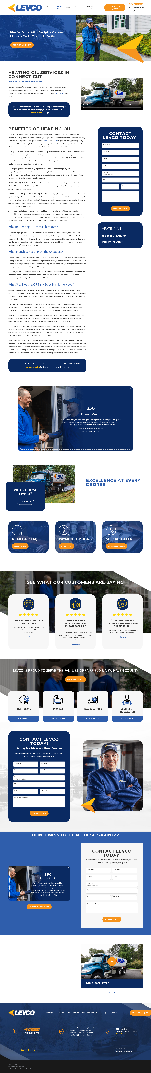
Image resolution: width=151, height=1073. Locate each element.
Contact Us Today (21, 45)
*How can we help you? (110, 193)
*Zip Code (125, 186)
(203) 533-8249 (56, 110)
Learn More (25, 502)
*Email (104, 165)
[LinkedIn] (22, 1050)
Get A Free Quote (114, 8)
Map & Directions (122, 1034)
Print (98, 431)
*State (105, 186)
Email (90, 431)
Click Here (66, 546)
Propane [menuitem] (69, 8)
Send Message (120, 208)
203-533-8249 (136, 7)
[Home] (25, 8)
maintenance (64, 172)
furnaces (46, 141)
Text (82, 431)
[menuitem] (120, 236)
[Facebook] (28, 1050)
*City (104, 179)
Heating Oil (50, 1013)
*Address (105, 172)
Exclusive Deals (116, 546)
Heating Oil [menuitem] (59, 7)
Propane (61, 1013)
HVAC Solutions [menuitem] (78, 7)
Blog (104, 1013)
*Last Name (106, 151)
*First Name (106, 144)
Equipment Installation (90, 1013)
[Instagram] (34, 1050)
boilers (55, 141)
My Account (136, 11)
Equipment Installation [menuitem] (91, 7)
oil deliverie (59, 93)
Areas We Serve (75, 679)
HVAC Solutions (73, 1013)
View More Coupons (39, 907)
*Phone (105, 158)
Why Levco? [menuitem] (49, 7)
